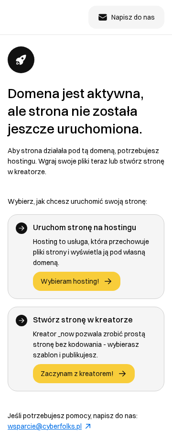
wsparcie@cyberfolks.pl (45, 426)
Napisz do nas (133, 17)
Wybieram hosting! (70, 281)
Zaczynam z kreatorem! (77, 373)
